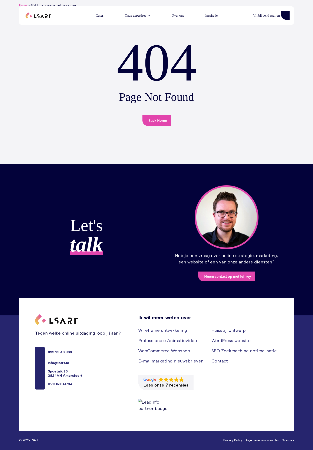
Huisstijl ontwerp (228, 330)
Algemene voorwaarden (262, 440)
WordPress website (231, 340)
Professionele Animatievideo (167, 340)
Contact (219, 361)
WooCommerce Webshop (164, 350)
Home (23, 5)
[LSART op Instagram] (52, 403)
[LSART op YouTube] (44, 403)
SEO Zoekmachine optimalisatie (244, 350)
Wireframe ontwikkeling (162, 330)
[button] (226, 276)
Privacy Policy (233, 440)
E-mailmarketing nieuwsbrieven (171, 361)
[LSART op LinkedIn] (37, 403)
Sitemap (288, 440)
